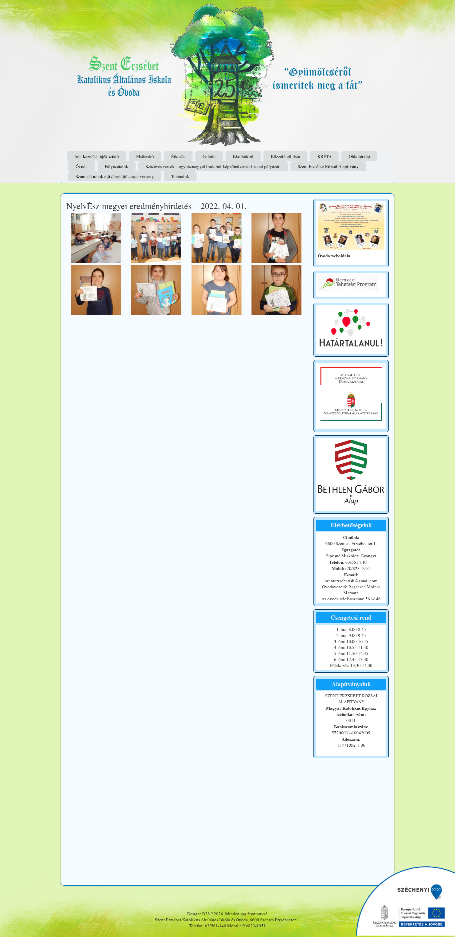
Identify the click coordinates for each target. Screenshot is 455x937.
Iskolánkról (243, 156)
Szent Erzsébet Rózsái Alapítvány (328, 166)
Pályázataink (116, 166)
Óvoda (82, 166)
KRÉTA (324, 156)
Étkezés (178, 156)
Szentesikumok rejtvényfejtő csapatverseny (115, 176)
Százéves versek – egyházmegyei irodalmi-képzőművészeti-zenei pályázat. (213, 166)
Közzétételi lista (285, 156)
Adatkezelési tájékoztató (96, 156)
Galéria (209, 156)
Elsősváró (145, 156)
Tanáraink (180, 176)
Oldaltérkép (359, 156)
